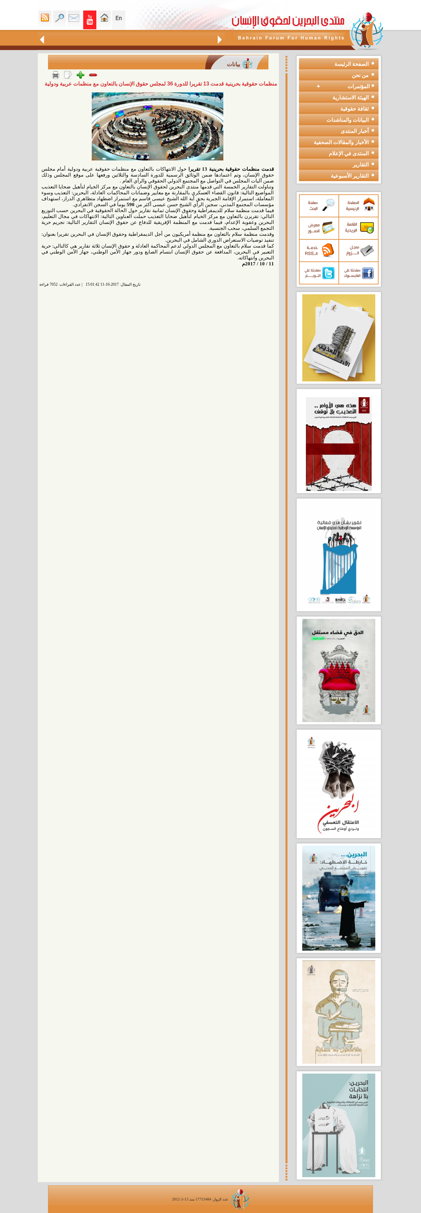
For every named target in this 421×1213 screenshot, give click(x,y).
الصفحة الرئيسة (351, 64)
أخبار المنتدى (355, 131)
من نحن (360, 75)
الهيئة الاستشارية (351, 97)
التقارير (361, 164)
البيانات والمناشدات (348, 120)
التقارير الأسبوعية (350, 176)
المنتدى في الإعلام (349, 153)
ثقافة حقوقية (354, 108)
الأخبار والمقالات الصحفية (341, 142)
